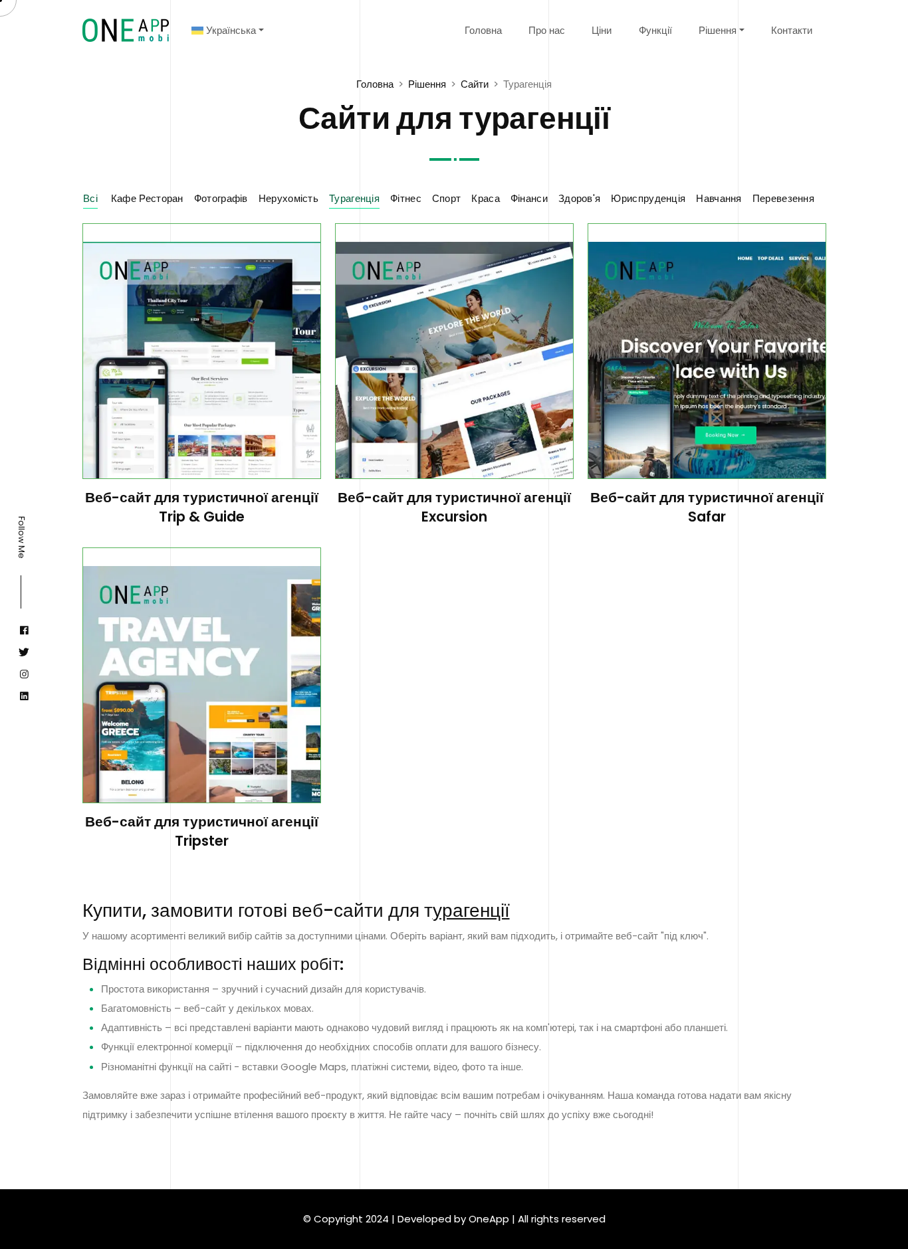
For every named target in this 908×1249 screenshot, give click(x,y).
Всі (90, 198)
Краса (485, 198)
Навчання (718, 198)
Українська (229, 30)
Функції (655, 30)
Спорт (446, 198)
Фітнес (405, 198)
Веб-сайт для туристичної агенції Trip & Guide (201, 507)
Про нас (546, 30)
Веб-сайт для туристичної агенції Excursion (454, 507)
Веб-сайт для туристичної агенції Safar (707, 507)
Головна (483, 30)
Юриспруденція (648, 198)
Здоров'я (579, 198)
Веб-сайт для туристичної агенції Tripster (201, 831)
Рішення (718, 30)
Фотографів (221, 198)
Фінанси (529, 198)
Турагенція (354, 198)
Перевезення (783, 198)
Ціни (602, 30)
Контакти (791, 30)
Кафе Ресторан (147, 198)
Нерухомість (288, 198)
